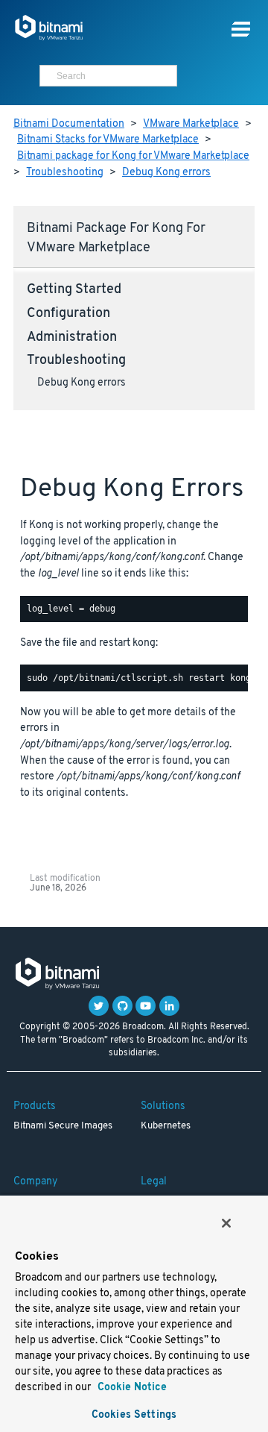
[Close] (226, 1223)
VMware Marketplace (191, 124)
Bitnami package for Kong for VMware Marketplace (133, 156)
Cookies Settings (134, 1415)
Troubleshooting (64, 173)
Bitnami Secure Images (62, 1126)
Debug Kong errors (166, 173)
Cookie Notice (131, 1387)
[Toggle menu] (241, 29)
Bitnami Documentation (68, 124)
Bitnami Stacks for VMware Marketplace (108, 140)
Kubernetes (166, 1126)
